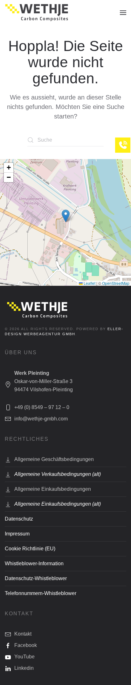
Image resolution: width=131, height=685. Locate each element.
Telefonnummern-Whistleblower (40, 593)
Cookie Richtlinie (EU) (30, 548)
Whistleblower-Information (34, 563)
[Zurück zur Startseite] (36, 12)
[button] (123, 12)
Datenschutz (19, 519)
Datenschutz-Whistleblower (36, 578)
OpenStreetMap (115, 283)
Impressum (17, 533)
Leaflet (89, 283)
